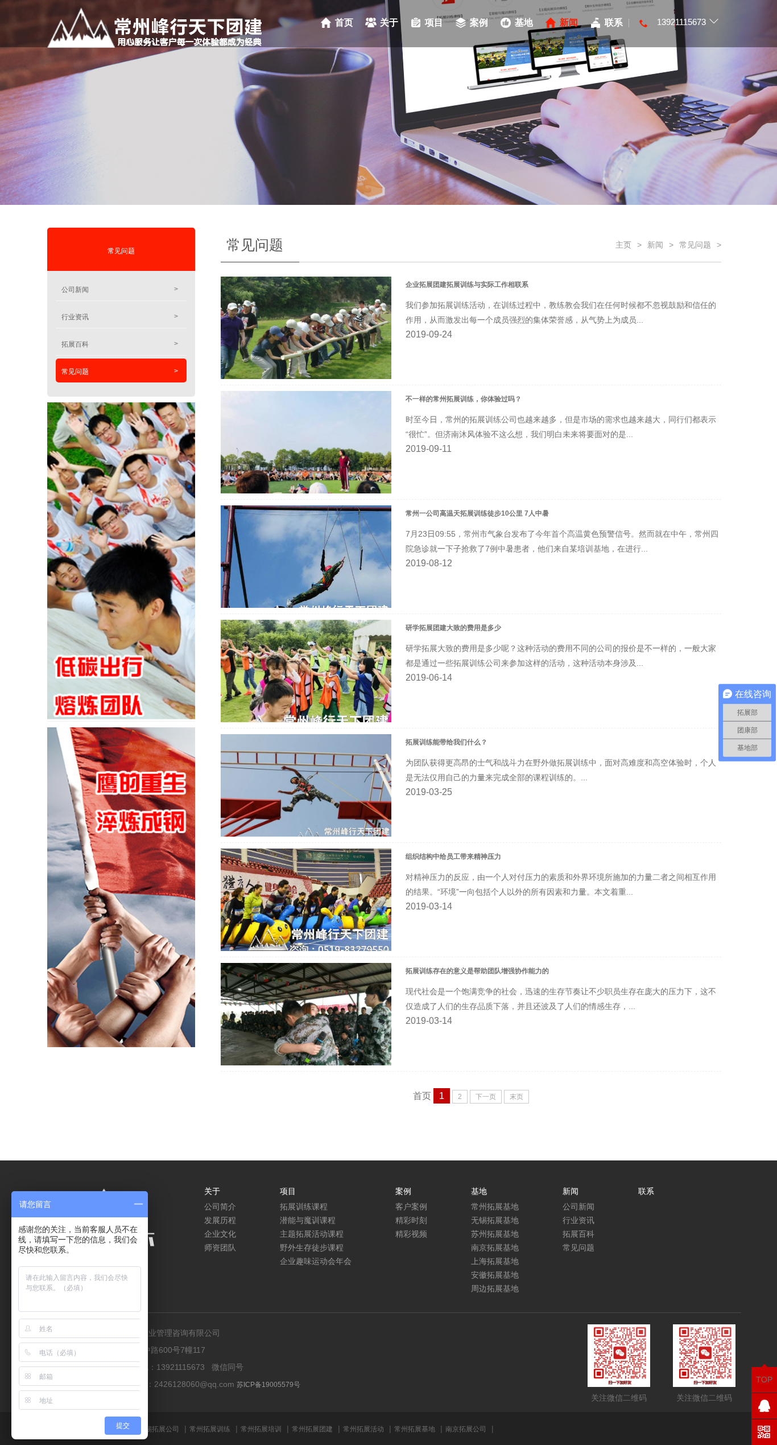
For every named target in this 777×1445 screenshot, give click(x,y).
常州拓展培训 (261, 1429)
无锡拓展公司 (158, 1429)
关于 (389, 22)
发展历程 (220, 1220)
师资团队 (220, 1247)
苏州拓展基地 (495, 1233)
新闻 (569, 22)
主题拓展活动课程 (312, 1233)
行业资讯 (119, 316)
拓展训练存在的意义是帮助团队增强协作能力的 (477, 971)
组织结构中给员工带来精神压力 (453, 857)
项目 (434, 22)
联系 (614, 22)
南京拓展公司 (465, 1429)
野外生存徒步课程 (312, 1247)
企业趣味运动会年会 (316, 1261)
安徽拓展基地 (495, 1274)
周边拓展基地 (495, 1288)
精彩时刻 (411, 1220)
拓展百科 (119, 344)
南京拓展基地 (495, 1247)
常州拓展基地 (495, 1206)
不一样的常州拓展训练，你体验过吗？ (464, 399)
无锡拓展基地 (495, 1220)
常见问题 (119, 371)
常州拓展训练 (209, 1429)
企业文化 (220, 1233)
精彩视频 (411, 1233)
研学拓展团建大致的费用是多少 (453, 628)
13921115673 (681, 22)
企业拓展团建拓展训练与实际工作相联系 (467, 285)
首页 (344, 22)
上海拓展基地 (495, 1261)
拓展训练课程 (304, 1206)
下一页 (486, 1097)
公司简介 (220, 1206)
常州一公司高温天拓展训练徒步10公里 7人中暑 (477, 513)
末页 (516, 1097)
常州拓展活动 (363, 1429)
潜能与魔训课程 (308, 1220)
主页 (623, 244)
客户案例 (411, 1206)
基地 (524, 22)
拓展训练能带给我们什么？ (446, 742)
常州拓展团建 (312, 1429)
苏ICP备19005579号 (268, 1385)
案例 (479, 22)
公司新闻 (119, 289)
